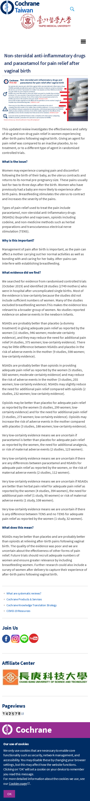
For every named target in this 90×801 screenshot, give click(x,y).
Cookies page (18, 783)
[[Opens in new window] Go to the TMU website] (43, 28)
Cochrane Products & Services (24, 599)
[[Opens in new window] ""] (33, 642)
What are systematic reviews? (23, 593)
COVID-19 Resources (18, 611)
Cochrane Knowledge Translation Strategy (31, 605)
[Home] (7, 8)
